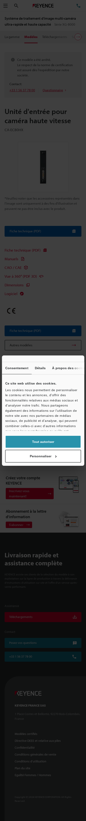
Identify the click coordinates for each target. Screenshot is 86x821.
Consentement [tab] (16, 368)
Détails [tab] (40, 368)
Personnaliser (40, 456)
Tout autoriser (43, 442)
